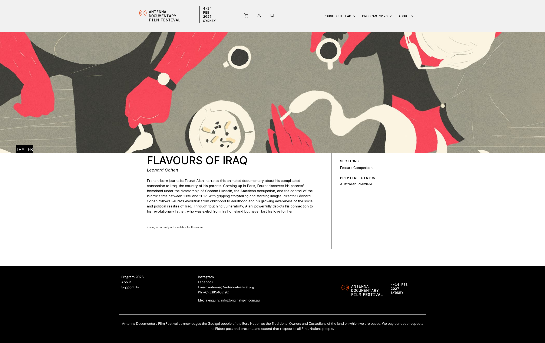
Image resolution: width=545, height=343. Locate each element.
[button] (339, 16)
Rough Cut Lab (337, 16)
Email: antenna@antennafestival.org (226, 287)
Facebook (205, 282)
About (404, 16)
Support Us (130, 287)
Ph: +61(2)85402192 (213, 292)
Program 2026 (375, 16)
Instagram (206, 277)
